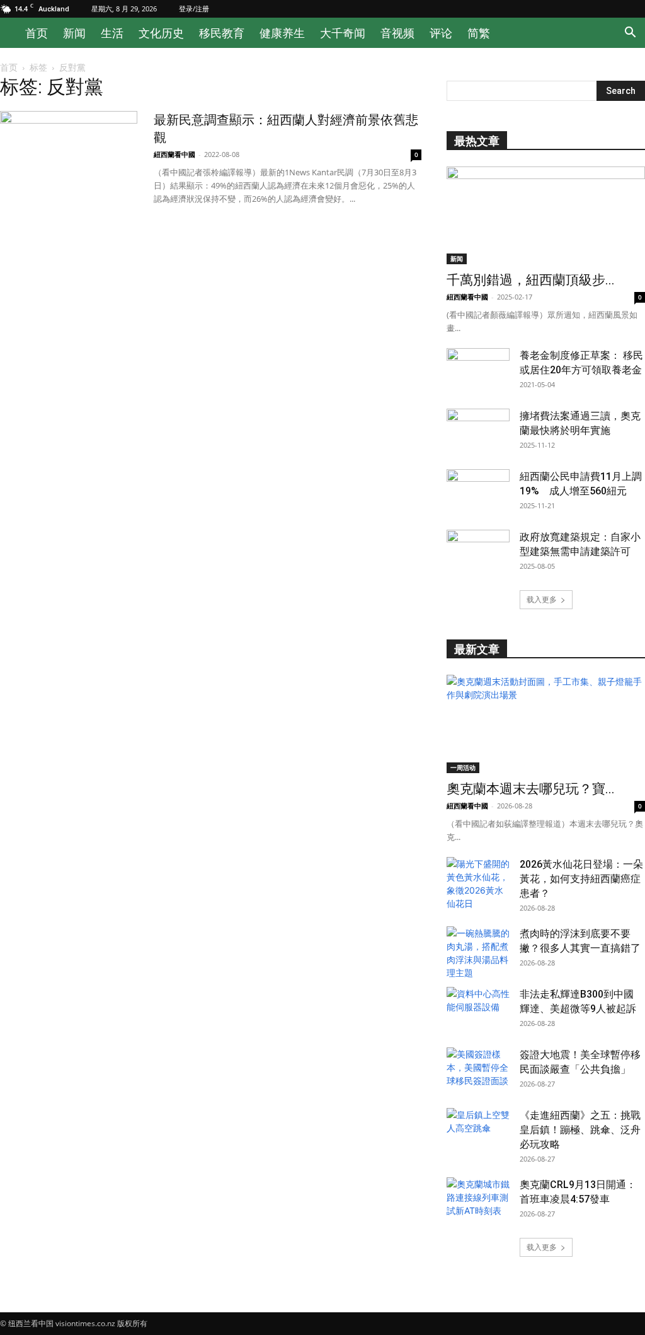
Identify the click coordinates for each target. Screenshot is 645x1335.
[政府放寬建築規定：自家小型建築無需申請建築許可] (478, 552)
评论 (441, 32)
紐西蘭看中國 (174, 154)
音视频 (397, 32)
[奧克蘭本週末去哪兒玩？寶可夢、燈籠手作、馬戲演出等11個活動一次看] (546, 723)
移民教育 (221, 32)
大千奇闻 (342, 32)
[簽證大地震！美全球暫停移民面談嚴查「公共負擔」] (478, 1069)
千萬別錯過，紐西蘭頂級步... (531, 280)
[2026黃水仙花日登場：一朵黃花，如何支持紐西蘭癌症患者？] (478, 883)
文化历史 (161, 32)
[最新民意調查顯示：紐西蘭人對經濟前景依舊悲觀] (68, 158)
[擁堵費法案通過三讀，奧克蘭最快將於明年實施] (478, 431)
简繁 (478, 32)
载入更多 (542, 599)
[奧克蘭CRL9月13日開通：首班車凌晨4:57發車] (478, 1199)
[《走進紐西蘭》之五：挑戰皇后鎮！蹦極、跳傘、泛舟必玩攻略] (478, 1130)
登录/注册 (194, 8)
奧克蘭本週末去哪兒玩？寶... (531, 788)
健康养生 (282, 32)
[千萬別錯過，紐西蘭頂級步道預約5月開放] (546, 215)
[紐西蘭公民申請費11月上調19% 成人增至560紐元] (478, 491)
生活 (112, 32)
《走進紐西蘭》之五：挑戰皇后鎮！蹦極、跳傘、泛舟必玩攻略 (580, 1129)
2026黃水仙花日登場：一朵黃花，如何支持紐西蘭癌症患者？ (581, 878)
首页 (36, 32)
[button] (630, 34)
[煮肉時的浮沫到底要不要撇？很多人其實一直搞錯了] (478, 952)
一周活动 (463, 767)
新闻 (74, 32)
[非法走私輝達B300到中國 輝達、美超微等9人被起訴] (478, 1009)
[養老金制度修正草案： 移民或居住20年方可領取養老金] (478, 370)
